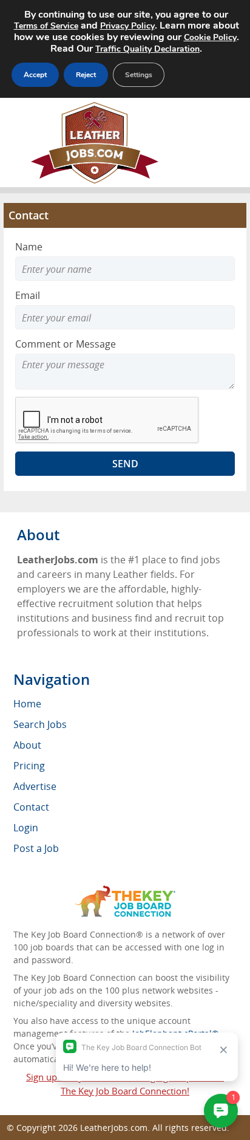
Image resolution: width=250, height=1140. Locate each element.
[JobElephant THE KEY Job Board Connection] (125, 891)
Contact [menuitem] (31, 807)
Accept (35, 75)
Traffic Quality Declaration (147, 49)
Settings (138, 75)
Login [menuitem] (25, 827)
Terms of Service (46, 26)
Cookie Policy (210, 37)
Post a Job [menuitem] (36, 848)
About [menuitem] (27, 745)
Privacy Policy (127, 26)
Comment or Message (65, 344)
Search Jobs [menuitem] (40, 724)
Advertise (34, 786)
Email (27, 295)
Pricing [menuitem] (29, 765)
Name (28, 246)
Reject (86, 75)
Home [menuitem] (27, 703)
